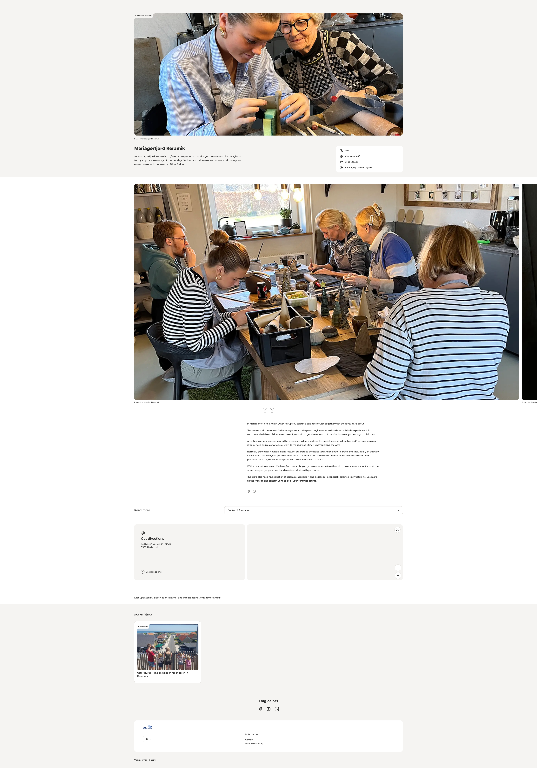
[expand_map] (397, 530)
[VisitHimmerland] (147, 727)
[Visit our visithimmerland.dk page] (268, 709)
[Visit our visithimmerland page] (260, 709)
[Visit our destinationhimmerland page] (276, 709)
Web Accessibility (254, 743)
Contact (249, 739)
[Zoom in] (398, 567)
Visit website (351, 156)
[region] (325, 552)
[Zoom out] (398, 575)
